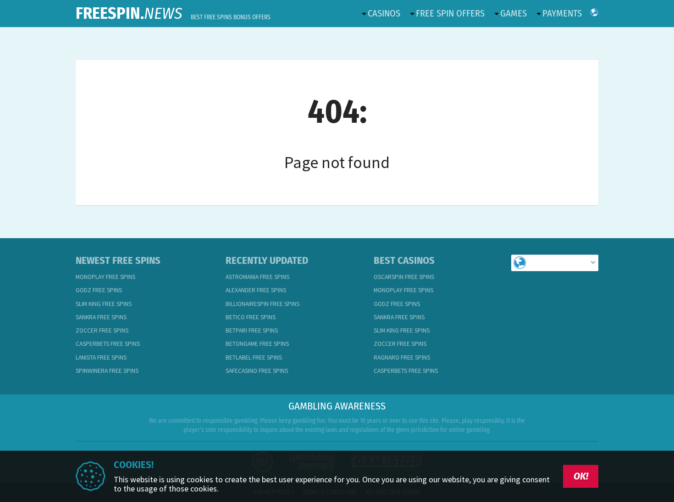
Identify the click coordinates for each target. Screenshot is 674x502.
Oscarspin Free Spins (404, 277)
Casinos (384, 13)
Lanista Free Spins (101, 357)
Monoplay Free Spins (105, 277)
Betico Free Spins (251, 317)
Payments (562, 13)
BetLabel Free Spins (254, 357)
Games (513, 13)
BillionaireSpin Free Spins (262, 304)
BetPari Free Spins (252, 330)
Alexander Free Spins (256, 290)
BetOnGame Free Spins (257, 344)
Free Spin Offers (450, 13)
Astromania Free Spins (257, 277)
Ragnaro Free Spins (402, 357)
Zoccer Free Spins (102, 330)
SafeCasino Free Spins (257, 371)
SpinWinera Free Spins (107, 371)
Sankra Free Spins (101, 317)
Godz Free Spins (99, 290)
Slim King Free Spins (104, 304)
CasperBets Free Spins (108, 344)
